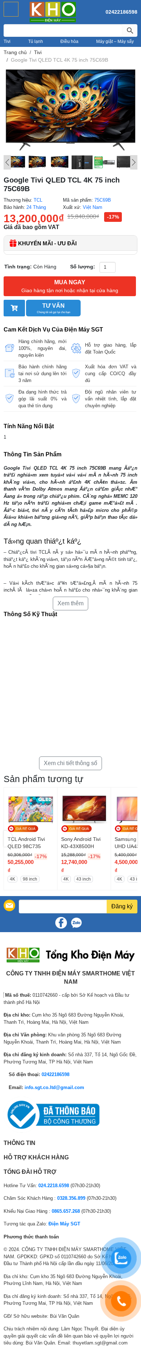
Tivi (7, 41)
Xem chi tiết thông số (70, 763)
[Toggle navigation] (11, 9)
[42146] (14, 308)
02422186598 (121, 12)
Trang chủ (15, 52)
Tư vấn (53, 308)
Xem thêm (70, 603)
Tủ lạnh (35, 41)
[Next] (133, 162)
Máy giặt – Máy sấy (115, 41)
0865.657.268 (66, 1211)
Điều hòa (69, 41)
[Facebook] (61, 923)
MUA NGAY (69, 286)
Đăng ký (122, 906)
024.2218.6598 (53, 1185)
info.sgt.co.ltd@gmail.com (54, 1087)
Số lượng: (82, 266)
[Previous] (7, 162)
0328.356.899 (71, 1198)
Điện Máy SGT (64, 1223)
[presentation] (8, 839)
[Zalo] (76, 923)
